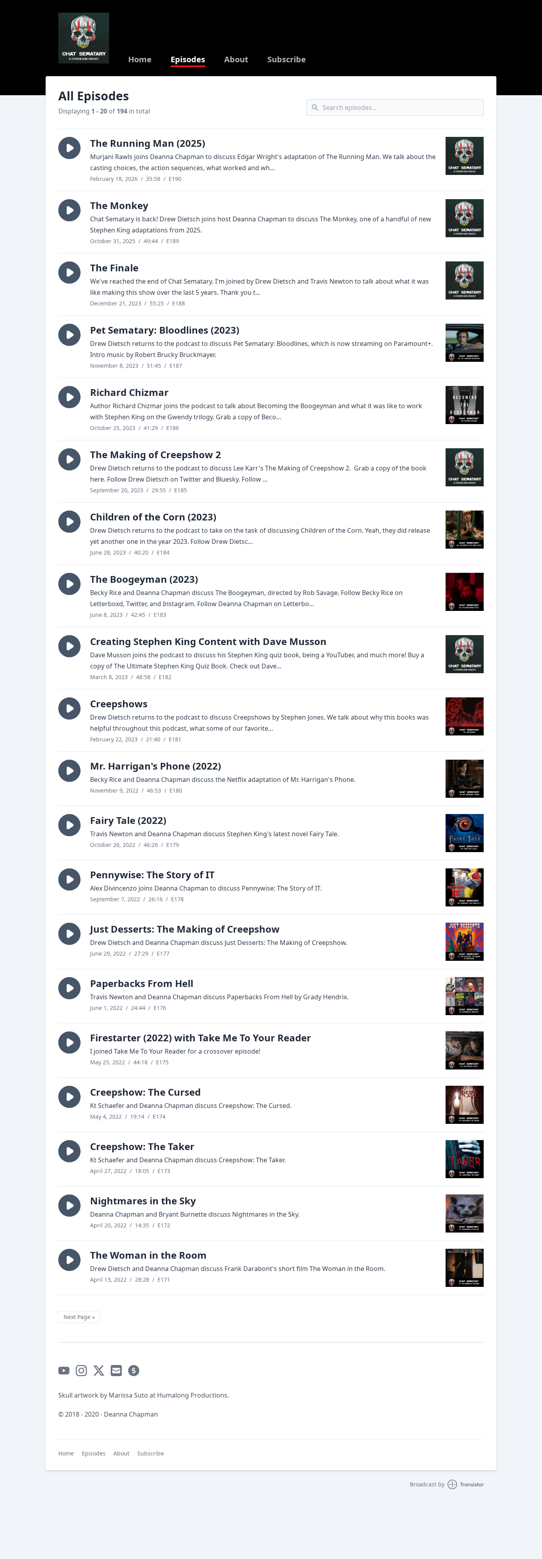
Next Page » (79, 1317)
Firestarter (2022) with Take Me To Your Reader (200, 1037)
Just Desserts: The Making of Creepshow (185, 928)
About (236, 59)
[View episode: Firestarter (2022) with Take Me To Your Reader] (465, 1050)
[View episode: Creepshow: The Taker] (465, 1159)
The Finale (114, 267)
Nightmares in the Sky (143, 1200)
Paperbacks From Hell (141, 983)
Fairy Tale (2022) (128, 820)
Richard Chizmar (129, 392)
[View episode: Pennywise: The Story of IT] (465, 887)
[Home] (83, 38)
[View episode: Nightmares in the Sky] (465, 1213)
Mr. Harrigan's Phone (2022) (155, 765)
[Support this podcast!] (133, 1370)
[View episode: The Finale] (465, 280)
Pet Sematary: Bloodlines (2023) (164, 329)
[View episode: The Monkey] (465, 218)
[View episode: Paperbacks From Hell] (465, 996)
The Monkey (119, 205)
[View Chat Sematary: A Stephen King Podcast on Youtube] (63, 1370)
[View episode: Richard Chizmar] (465, 405)
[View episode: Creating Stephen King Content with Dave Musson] (465, 654)
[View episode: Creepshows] (465, 716)
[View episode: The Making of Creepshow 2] (465, 467)
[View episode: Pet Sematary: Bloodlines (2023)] (465, 343)
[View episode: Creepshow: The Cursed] (465, 1105)
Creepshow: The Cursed (145, 1091)
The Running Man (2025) (147, 143)
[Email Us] (116, 1370)
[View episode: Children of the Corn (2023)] (465, 530)
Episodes (188, 59)
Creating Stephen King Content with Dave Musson (208, 641)
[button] (69, 148)
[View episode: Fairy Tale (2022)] (465, 833)
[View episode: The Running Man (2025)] (465, 156)
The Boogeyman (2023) (144, 579)
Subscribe (286, 59)
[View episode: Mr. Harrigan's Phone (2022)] (465, 779)
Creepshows (119, 703)
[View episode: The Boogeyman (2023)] (465, 592)
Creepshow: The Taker (142, 1146)
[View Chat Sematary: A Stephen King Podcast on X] (98, 1370)
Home (140, 59)
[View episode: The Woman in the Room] (465, 1268)
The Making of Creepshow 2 (155, 454)
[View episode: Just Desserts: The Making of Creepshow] (465, 942)
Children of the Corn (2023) (153, 516)
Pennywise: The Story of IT (152, 874)
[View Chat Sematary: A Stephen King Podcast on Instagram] (81, 1370)
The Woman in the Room (148, 1254)
